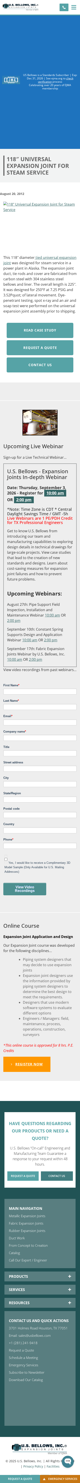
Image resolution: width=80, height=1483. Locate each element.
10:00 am (55, 493)
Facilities (53, 1466)
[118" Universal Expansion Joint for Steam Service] (40, 226)
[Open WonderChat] (68, 1462)
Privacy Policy (33, 1466)
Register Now (29, 1064)
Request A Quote (40, 347)
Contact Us (40, 365)
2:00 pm (24, 499)
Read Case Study (40, 330)
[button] (74, 7)
